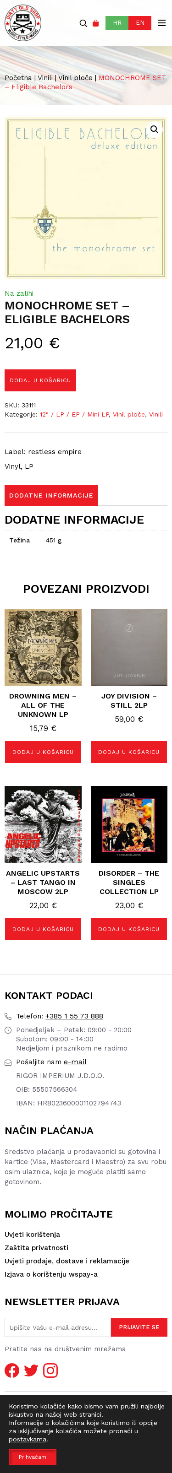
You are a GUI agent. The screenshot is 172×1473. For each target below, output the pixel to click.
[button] (154, 129)
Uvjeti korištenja (32, 1234)
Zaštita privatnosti (36, 1248)
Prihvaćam (32, 1457)
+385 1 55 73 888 (59, 1016)
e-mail (51, 1061)
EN (140, 22)
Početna (18, 78)
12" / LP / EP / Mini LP (74, 414)
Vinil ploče (75, 78)
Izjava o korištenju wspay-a (51, 1274)
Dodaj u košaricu (40, 380)
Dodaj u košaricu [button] (43, 752)
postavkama (27, 1439)
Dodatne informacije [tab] (51, 495)
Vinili (45, 78)
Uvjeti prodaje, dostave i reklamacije (67, 1261)
